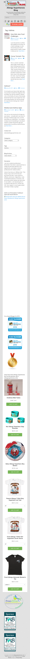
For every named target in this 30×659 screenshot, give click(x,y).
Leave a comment (14, 39)
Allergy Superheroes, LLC (19, 655)
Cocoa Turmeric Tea (17, 56)
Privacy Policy (19, 657)
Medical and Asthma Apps (13, 108)
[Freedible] (8, 25)
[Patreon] (16, 25)
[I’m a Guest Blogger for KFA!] (15, 324)
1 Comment (22, 88)
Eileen (22, 38)
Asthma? (7, 86)
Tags (5, 146)
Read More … (22, 51)
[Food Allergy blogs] (12, 369)
